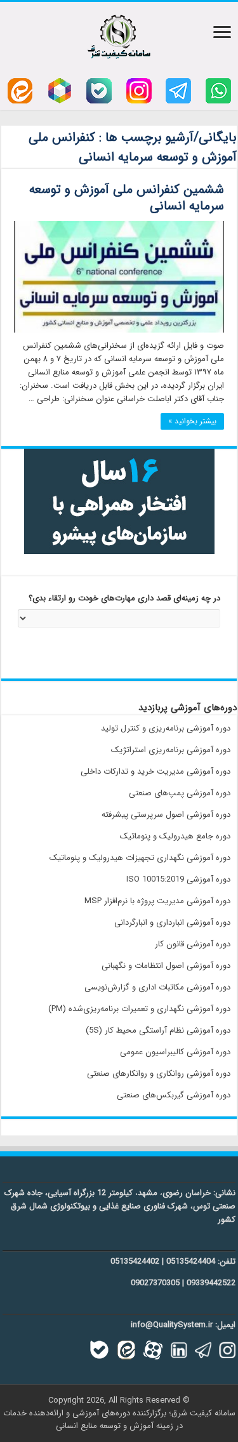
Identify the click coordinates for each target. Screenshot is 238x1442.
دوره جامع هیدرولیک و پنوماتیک (175, 836)
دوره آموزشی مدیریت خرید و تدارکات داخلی (155, 771)
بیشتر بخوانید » (192, 421)
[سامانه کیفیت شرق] (119, 34)
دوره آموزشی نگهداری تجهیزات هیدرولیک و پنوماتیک (140, 857)
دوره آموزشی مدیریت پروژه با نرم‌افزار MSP (157, 901)
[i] (139, 90)
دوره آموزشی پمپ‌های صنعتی (179, 793)
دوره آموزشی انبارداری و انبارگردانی (172, 922)
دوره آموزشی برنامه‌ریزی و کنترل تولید (165, 728)
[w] (218, 90)
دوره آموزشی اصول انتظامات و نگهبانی (166, 965)
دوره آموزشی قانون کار (192, 944)
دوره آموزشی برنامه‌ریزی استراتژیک (170, 750)
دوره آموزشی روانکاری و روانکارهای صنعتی (158, 1073)
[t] (178, 90)
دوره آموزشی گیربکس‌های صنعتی (173, 1095)
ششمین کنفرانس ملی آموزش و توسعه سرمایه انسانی (126, 198)
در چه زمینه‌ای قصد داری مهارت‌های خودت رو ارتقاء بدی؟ (124, 598)
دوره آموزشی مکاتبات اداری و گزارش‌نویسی (157, 987)
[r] (59, 90)
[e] (20, 90)
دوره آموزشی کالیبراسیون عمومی (175, 1052)
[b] (99, 90)
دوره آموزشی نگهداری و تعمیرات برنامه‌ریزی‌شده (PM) (139, 1008)
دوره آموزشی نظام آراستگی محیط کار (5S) (158, 1030)
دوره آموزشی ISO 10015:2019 (178, 879)
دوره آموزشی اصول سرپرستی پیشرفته (166, 814)
